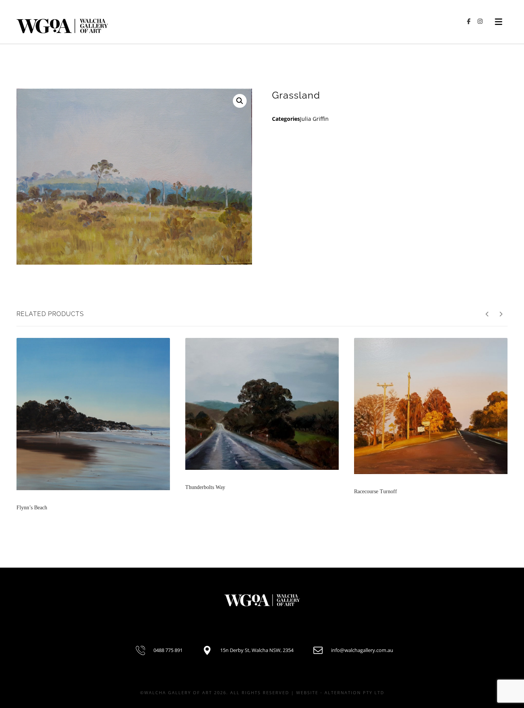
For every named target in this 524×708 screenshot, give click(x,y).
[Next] (500, 314)
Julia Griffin (314, 118)
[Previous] (487, 314)
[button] (240, 101)
